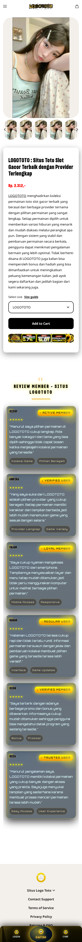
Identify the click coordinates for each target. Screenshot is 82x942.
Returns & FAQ (41, 925)
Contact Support (41, 899)
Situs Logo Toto (39, 890)
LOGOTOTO (17, 196)
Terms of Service (41, 908)
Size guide (31, 297)
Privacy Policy (41, 916)
